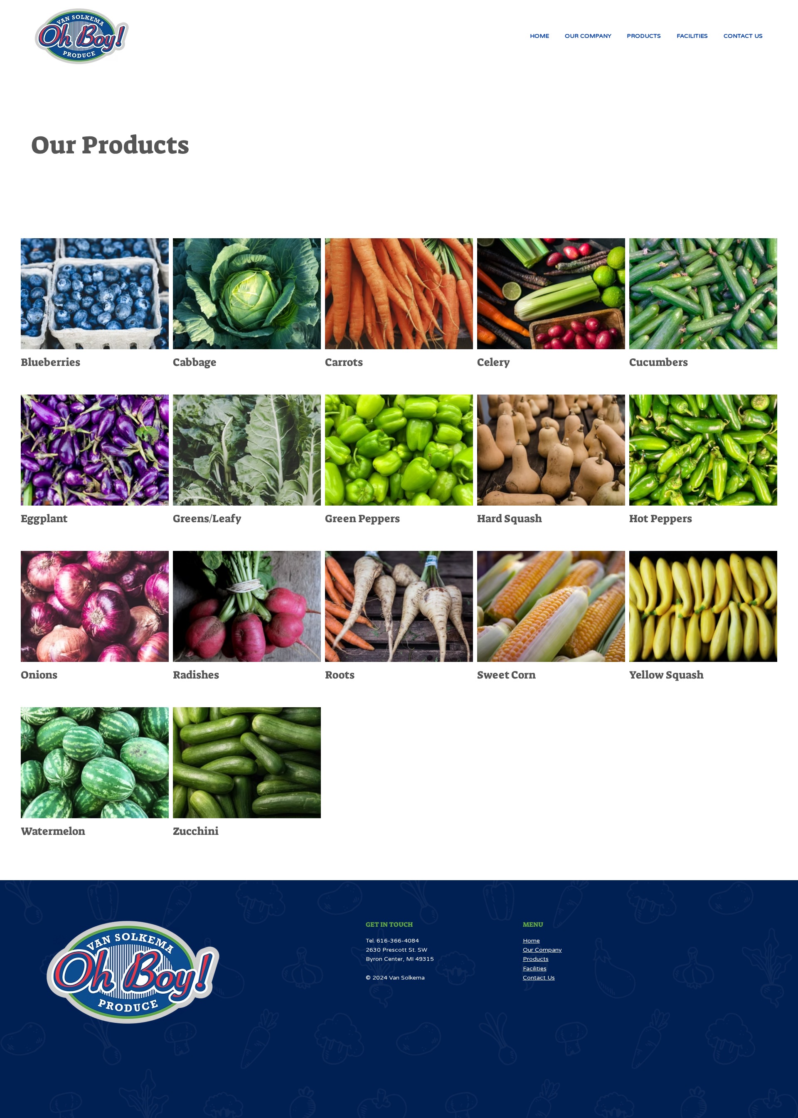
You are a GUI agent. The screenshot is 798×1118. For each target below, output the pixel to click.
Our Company (542, 949)
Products (536, 959)
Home (531, 940)
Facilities (535, 968)
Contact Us (539, 977)
